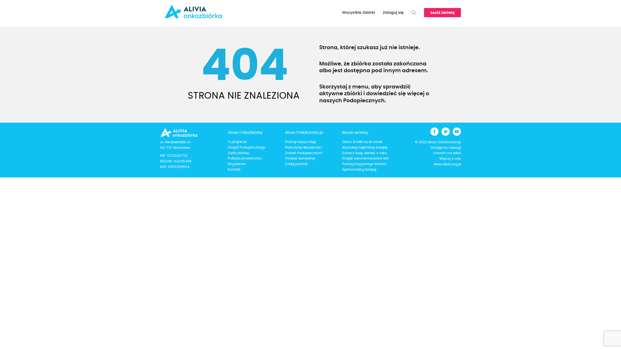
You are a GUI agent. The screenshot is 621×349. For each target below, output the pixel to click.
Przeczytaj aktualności (303, 147)
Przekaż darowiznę (300, 158)
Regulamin (237, 164)
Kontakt (234, 169)
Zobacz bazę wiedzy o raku (364, 153)
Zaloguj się (393, 13)
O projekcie (237, 142)
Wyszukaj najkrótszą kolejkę (364, 147)
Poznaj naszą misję (300, 142)
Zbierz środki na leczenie (362, 142)
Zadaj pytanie (296, 164)
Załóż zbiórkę (442, 13)
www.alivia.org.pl (447, 164)
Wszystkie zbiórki (358, 13)
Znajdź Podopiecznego (246, 147)
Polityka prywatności (245, 158)
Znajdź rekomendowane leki (365, 158)
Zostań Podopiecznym (303, 153)
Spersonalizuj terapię (359, 169)
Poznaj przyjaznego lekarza (364, 164)
